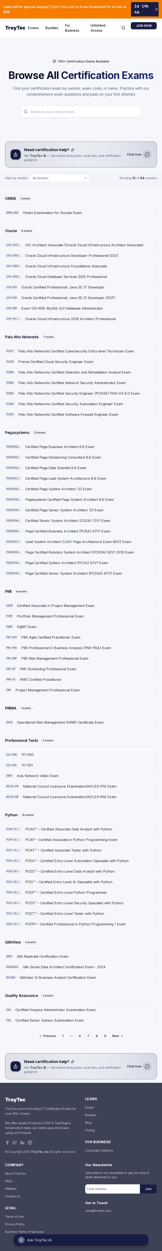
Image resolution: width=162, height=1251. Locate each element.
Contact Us (12, 1196)
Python (11, 815)
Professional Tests (21, 740)
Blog (88, 1122)
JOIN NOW (144, 25)
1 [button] (63, 1036)
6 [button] (80, 1036)
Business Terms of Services (24, 1231)
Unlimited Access (97, 27)
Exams (33, 28)
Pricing (90, 1130)
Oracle (11, 231)
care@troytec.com (98, 1210)
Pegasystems (17, 432)
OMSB (10, 198)
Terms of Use (14, 1216)
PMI (8, 591)
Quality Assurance (21, 995)
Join (148, 1189)
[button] (47, 1036)
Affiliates (11, 1188)
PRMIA (10, 708)
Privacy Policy (15, 1224)
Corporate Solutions (99, 1150)
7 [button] (88, 1036)
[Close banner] (156, 9)
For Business (72, 27)
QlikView (13, 942)
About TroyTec (15, 1173)
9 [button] (105, 1036)
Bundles (51, 28)
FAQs (8, 1181)
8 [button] (97, 1036)
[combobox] (59, 178)
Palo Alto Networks (22, 337)
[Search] (123, 28)
